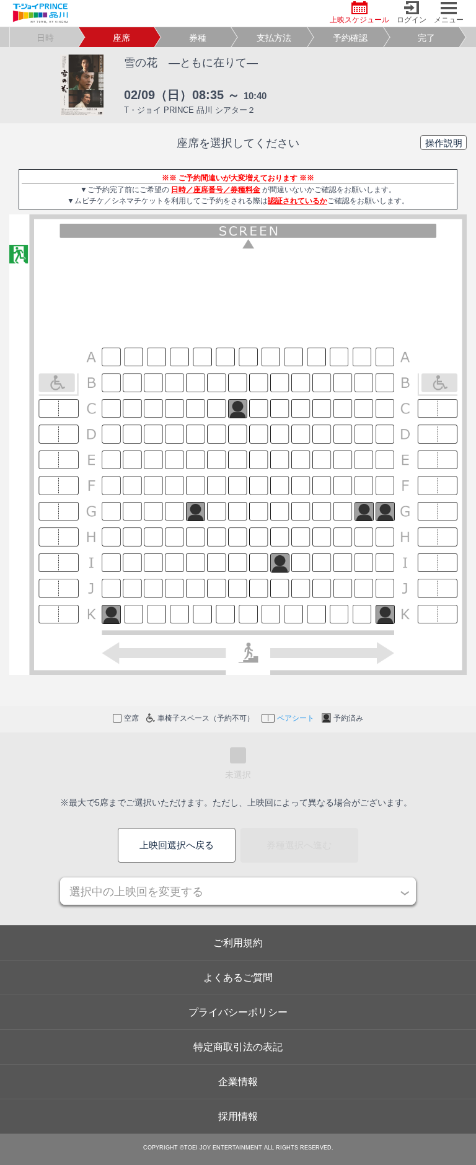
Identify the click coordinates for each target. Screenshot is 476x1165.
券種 (197, 38)
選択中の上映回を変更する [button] (136, 892)
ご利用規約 (238, 943)
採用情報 (238, 1116)
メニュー (449, 19)
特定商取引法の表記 (238, 1047)
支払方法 (274, 38)
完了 (426, 38)
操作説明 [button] (443, 143)
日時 (45, 38)
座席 (121, 38)
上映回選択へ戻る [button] (176, 845)
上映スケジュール (359, 19)
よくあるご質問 (238, 977)
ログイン (411, 19)
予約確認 (350, 38)
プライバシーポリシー (238, 1012)
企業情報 (238, 1081)
